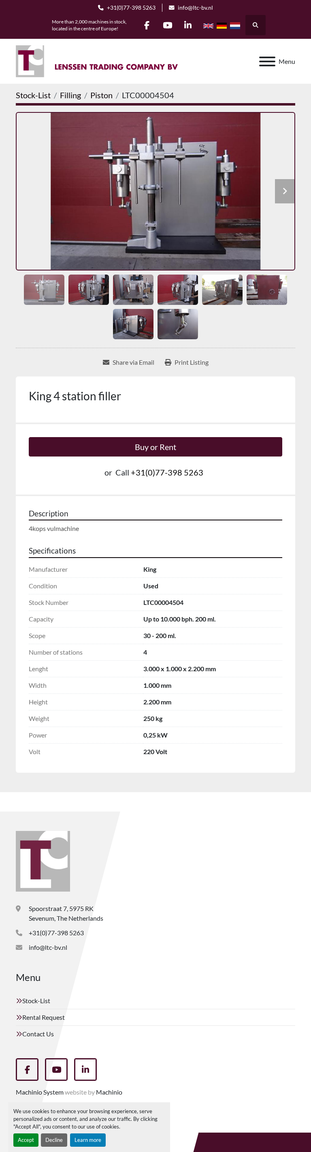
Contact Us (38, 1034)
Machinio (109, 1092)
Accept (26, 1140)
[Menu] (267, 61)
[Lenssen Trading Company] (43, 860)
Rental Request (43, 1017)
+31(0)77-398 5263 (131, 7)
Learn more (88, 1140)
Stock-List (36, 1000)
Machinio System (40, 1092)
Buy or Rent (155, 447)
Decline (54, 1140)
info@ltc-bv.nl (195, 7)
